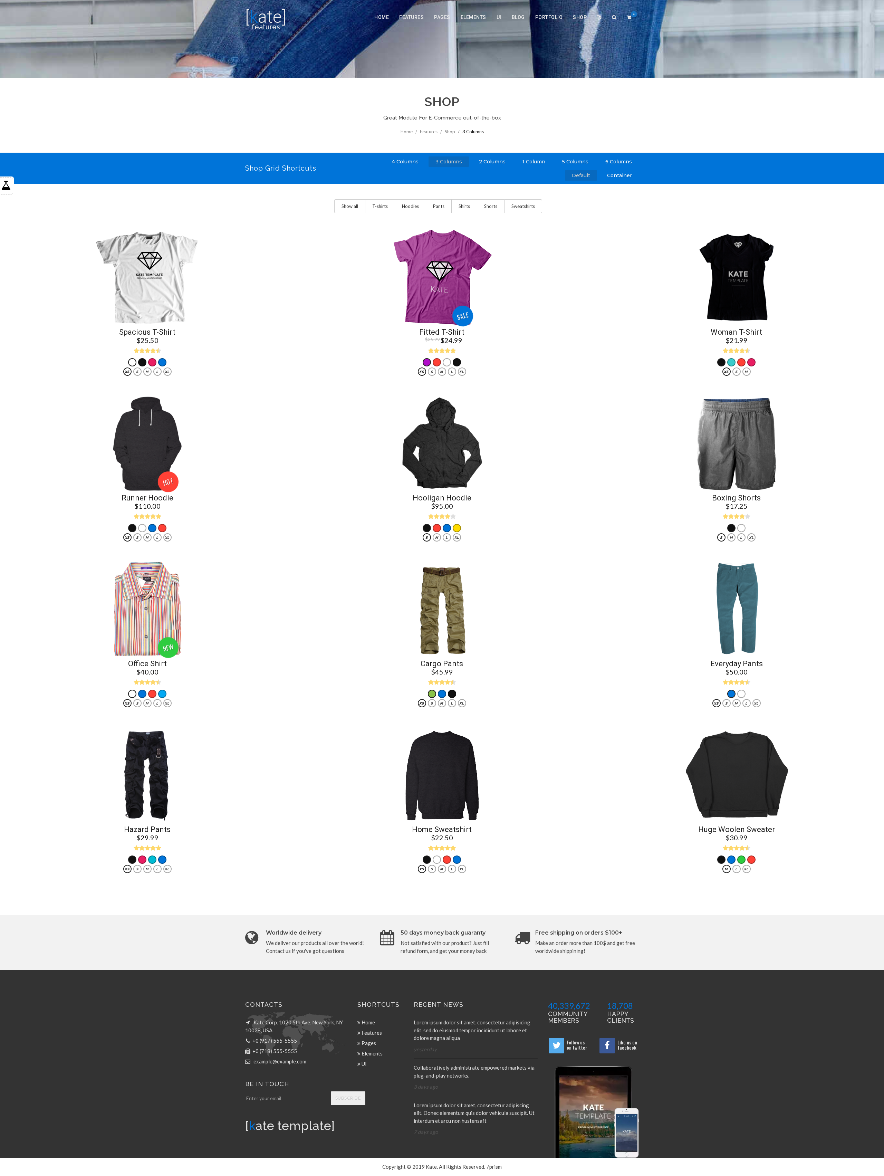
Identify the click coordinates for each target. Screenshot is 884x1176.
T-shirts (380, 206)
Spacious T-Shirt (147, 332)
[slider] (147, 350)
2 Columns (492, 162)
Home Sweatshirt (442, 829)
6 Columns (618, 162)
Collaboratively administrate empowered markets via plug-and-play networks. (474, 1071)
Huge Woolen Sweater (736, 829)
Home (381, 17)
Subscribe (348, 1098)
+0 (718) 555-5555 (274, 1051)
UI (499, 17)
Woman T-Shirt (736, 332)
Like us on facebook (627, 1045)
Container (619, 175)
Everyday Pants (736, 664)
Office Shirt (147, 664)
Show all (350, 206)
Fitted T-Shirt (441, 332)
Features (411, 17)
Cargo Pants (442, 664)
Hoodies (410, 206)
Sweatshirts (523, 206)
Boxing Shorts (736, 498)
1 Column (533, 162)
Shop (580, 17)
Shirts (464, 206)
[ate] (265, 17)
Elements (473, 17)
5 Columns (575, 162)
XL (167, 372)
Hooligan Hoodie (442, 498)
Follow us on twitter (577, 1045)
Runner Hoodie (147, 498)
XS (127, 372)
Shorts (490, 206)
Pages (442, 17)
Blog (518, 17)
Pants (438, 206)
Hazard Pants (147, 829)
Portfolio (549, 17)
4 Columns (405, 162)
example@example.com (279, 1061)
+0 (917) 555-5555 (274, 1041)
